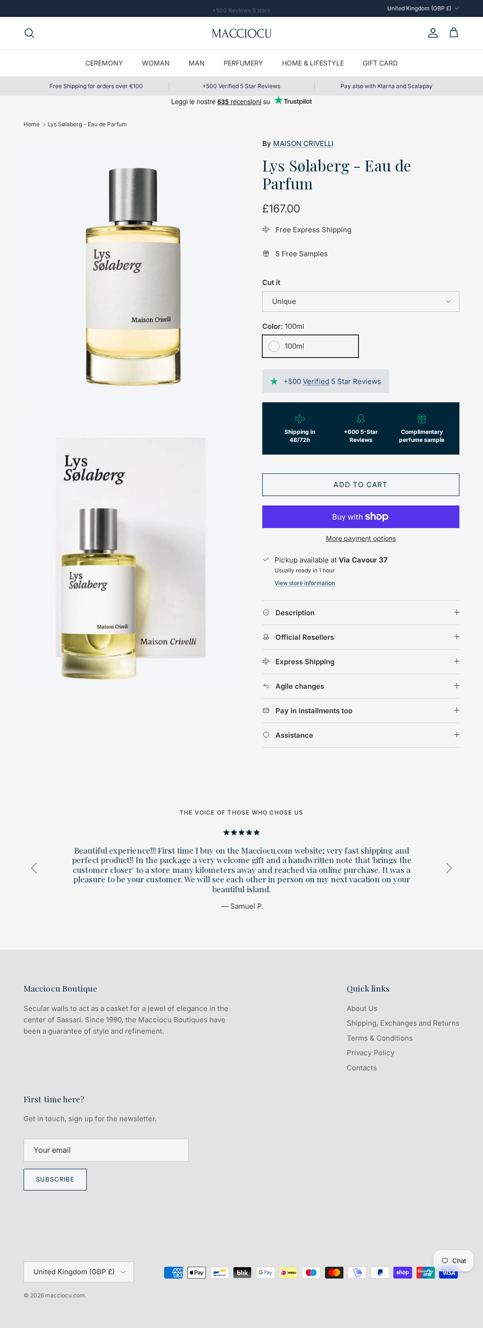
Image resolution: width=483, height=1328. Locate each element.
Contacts (362, 1067)
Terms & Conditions (380, 1038)
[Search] (29, 33)
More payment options (361, 538)
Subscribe (55, 1179)
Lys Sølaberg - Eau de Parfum (87, 124)
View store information (305, 583)
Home (32, 124)
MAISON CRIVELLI (303, 143)
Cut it (271, 282)
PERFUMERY (243, 63)
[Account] (431, 33)
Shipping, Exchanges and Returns (403, 1022)
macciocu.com (65, 1295)
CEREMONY (104, 63)
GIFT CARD (380, 63)
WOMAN (156, 63)
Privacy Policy (370, 1052)
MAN (197, 63)
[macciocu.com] (241, 33)
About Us (362, 1008)
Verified (316, 381)
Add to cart (360, 484)
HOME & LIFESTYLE (313, 63)
